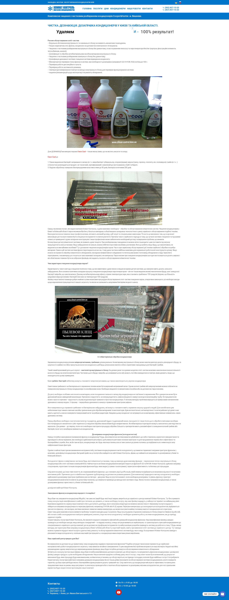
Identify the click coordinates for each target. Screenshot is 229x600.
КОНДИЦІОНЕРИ (117, 9)
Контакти (147, 9)
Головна (87, 9)
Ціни (106, 9)
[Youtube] (119, 592)
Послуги (97, 9)
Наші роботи (134, 9)
